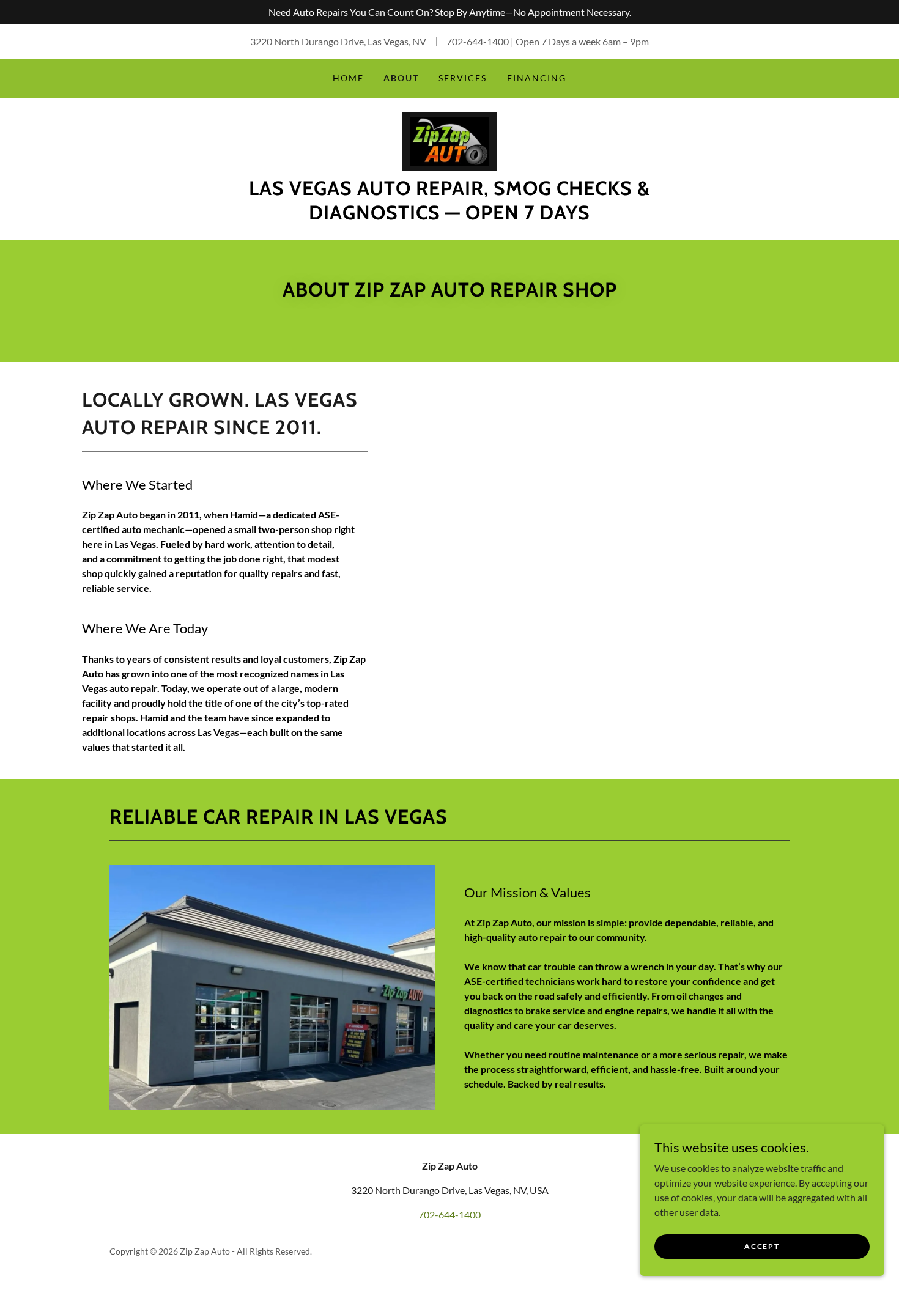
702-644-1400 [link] (477, 41)
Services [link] (462, 78)
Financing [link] (536, 78)
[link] (449, 140)
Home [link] (348, 78)
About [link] (401, 78)
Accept (761, 1246)
